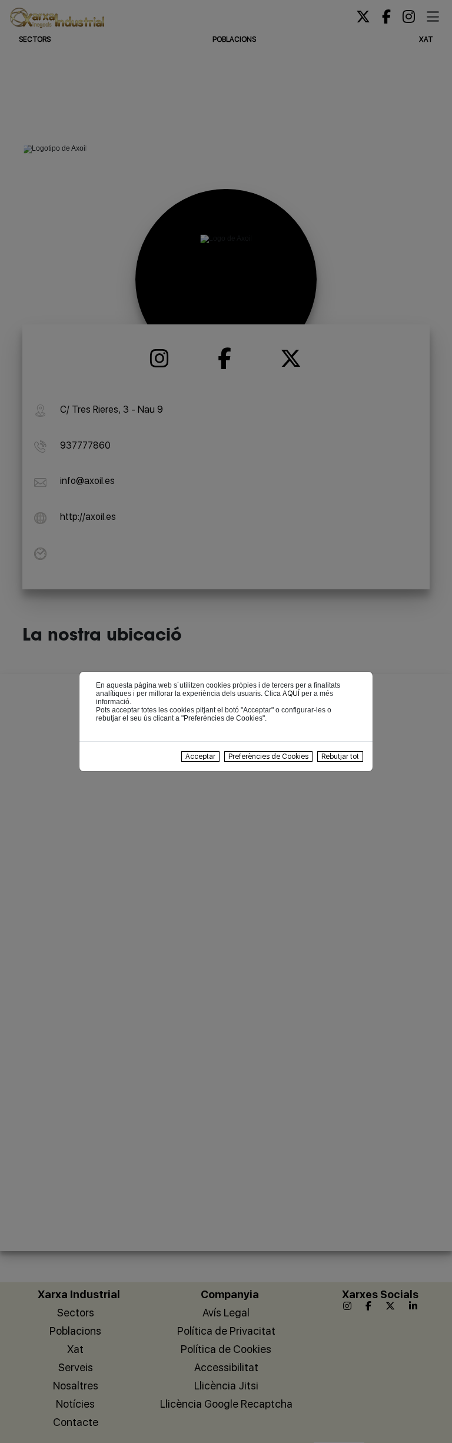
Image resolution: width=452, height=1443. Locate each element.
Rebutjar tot (340, 756)
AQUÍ (291, 693)
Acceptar (200, 756)
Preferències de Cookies (268, 756)
